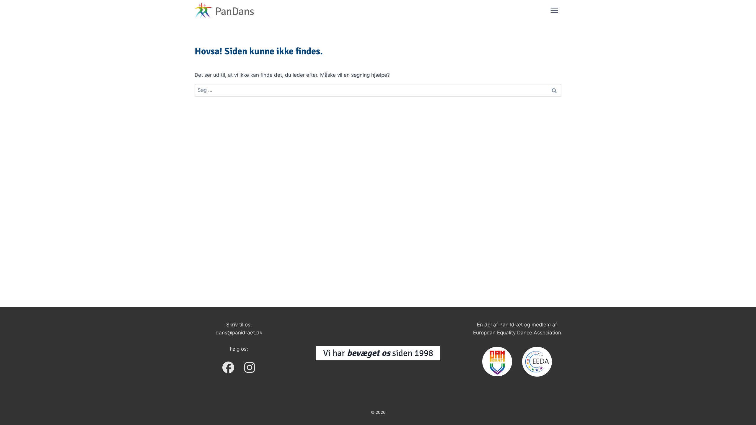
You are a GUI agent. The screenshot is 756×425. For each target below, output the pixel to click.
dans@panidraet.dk (239, 333)
